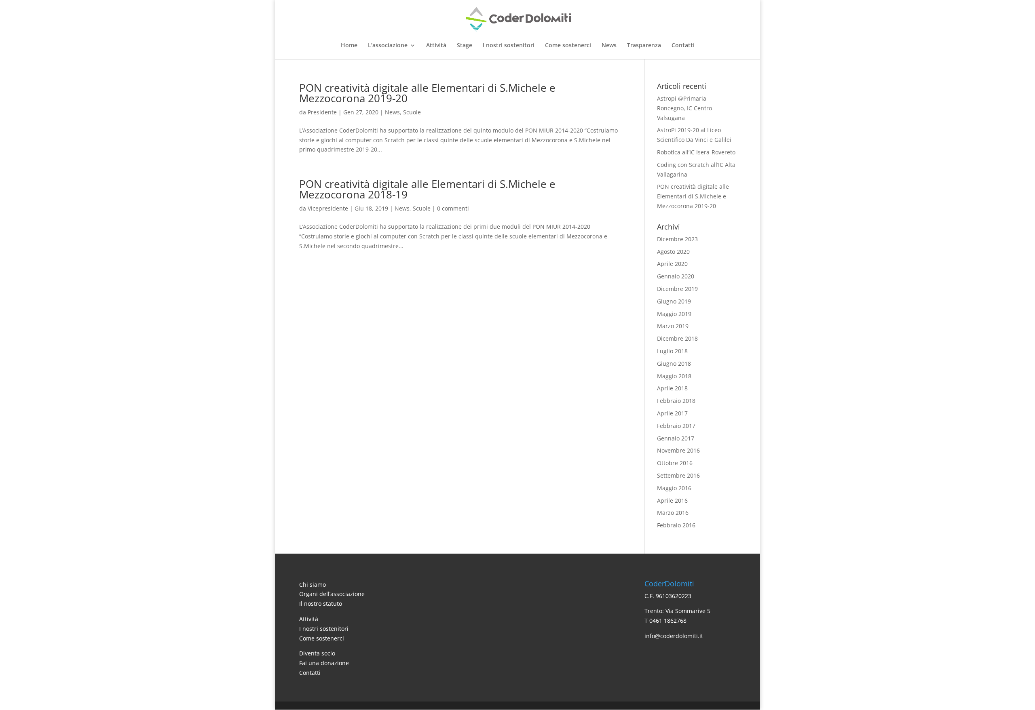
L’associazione (388, 45)
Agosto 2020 (673, 251)
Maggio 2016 (674, 488)
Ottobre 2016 (675, 463)
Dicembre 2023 (677, 239)
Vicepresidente (328, 208)
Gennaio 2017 (675, 438)
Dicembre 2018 (677, 338)
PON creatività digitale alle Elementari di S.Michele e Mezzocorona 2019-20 (427, 92)
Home (349, 45)
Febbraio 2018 (676, 401)
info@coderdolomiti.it (673, 636)
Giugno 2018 (674, 363)
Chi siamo (312, 584)
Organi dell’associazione (332, 594)
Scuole (412, 112)
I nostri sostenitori (508, 45)
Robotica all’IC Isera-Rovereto (696, 152)
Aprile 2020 (672, 264)
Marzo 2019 (673, 326)
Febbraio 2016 (676, 525)
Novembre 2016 (678, 450)
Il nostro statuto (320, 603)
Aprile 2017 (672, 413)
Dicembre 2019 (677, 289)
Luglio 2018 (672, 351)
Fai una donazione (324, 663)
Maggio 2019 (674, 314)
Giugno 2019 (674, 301)
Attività (436, 45)
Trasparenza (644, 45)
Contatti (683, 45)
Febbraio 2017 (676, 426)
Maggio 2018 (674, 376)
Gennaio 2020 (675, 276)
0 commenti (453, 208)
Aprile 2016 (672, 500)
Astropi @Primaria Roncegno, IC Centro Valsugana (684, 108)
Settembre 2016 (678, 475)
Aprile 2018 (672, 388)
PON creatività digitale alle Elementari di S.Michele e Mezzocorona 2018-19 (427, 189)
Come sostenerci (568, 45)
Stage (464, 45)
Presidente (322, 112)
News (609, 45)
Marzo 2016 (673, 512)
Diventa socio (317, 653)
